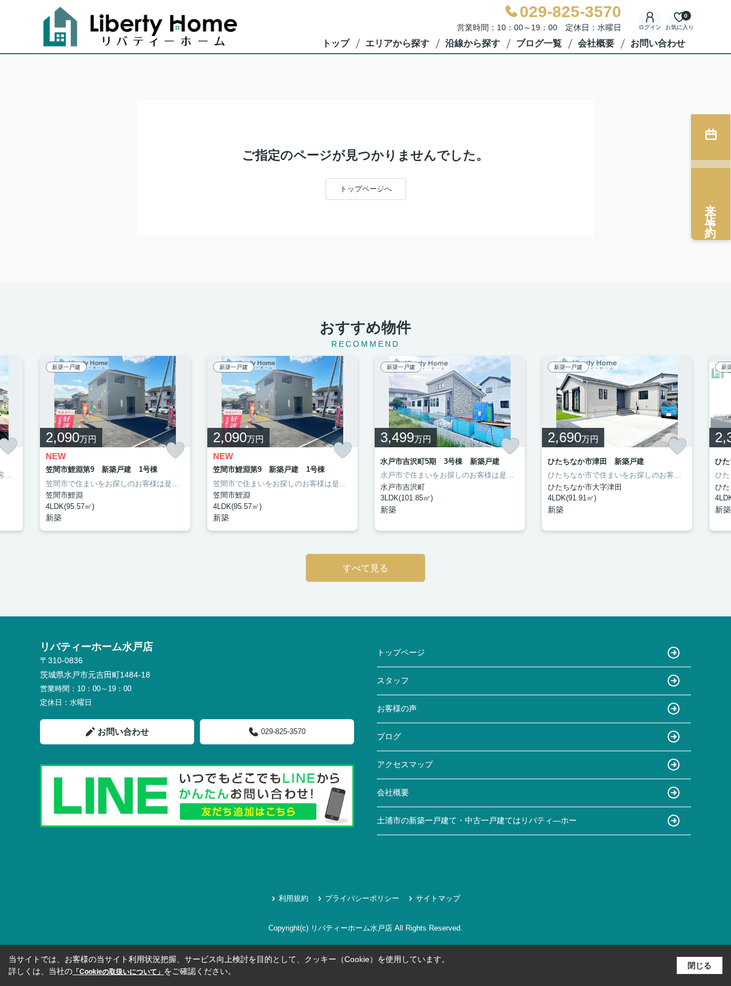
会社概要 (596, 43)
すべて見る (365, 568)
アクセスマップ (405, 764)
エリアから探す (397, 43)
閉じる (700, 965)
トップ (336, 43)
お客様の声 (397, 708)
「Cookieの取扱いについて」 (118, 972)
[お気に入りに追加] (175, 450)
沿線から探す (472, 43)
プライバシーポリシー (362, 898)
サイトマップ (438, 898)
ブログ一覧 (539, 43)
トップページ (401, 652)
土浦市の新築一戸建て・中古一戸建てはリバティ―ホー (477, 820)
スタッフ (393, 680)
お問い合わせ (657, 43)
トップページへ (366, 189)
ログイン (649, 27)
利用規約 (293, 898)
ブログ (389, 736)
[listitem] (115, 443)
